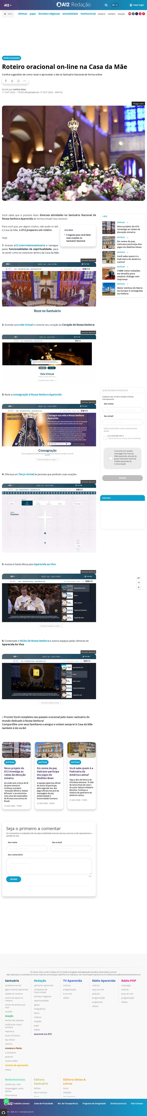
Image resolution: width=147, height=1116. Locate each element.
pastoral (9, 1056)
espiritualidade (41, 1000)
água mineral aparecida (16, 989)
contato (111, 14)
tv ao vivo (67, 993)
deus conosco (40, 1092)
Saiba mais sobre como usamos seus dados (120, 429)
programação (69, 989)
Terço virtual (26, 474)
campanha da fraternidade (40, 991)
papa (33, 13)
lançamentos (69, 1096)
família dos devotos (14, 1020)
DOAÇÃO (121, 14)
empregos (126, 985)
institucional (88, 13)
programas (97, 1002)
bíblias (37, 1088)
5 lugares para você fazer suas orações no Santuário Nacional (78, 237)
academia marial (13, 985)
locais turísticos (12, 1035)
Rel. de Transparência (68, 1103)
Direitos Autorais (118, 1103)
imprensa (9, 1031)
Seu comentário (15, 854)
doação (9, 1016)
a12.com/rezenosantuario (29, 245)
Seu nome (12, 842)
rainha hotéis (11, 1061)
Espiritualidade (11, 58)
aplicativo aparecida (43, 985)
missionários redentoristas (11, 1096)
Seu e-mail (57, 842)
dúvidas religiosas (49, 13)
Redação (40, 981)
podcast (96, 993)
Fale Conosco (137, 1103)
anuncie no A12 (43, 1034)
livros (36, 1096)
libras (36, 1013)
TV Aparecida (72, 981)
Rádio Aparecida (103, 981)
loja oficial (10, 1039)
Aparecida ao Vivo (45, 564)
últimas (22, 13)
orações (37, 1021)
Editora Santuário (41, 1081)
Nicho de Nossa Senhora (34, 640)
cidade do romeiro (14, 993)
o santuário (10, 1052)
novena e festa (13, 1048)
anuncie (101, 14)
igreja (36, 1004)
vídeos (8, 1069)
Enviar (13, 879)
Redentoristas (15, 1079)
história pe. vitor (13, 1084)
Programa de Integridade (94, 1103)
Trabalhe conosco (21, 1103)
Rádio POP (128, 981)
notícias (8, 1043)
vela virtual (26, 324)
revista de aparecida (16, 1065)
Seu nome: (109, 403)
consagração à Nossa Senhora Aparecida (37, 394)
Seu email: (109, 416)
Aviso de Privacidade (43, 1103)
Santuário (12, 981)
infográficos (39, 1008)
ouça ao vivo (98, 989)
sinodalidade (70, 13)
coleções (67, 1092)
